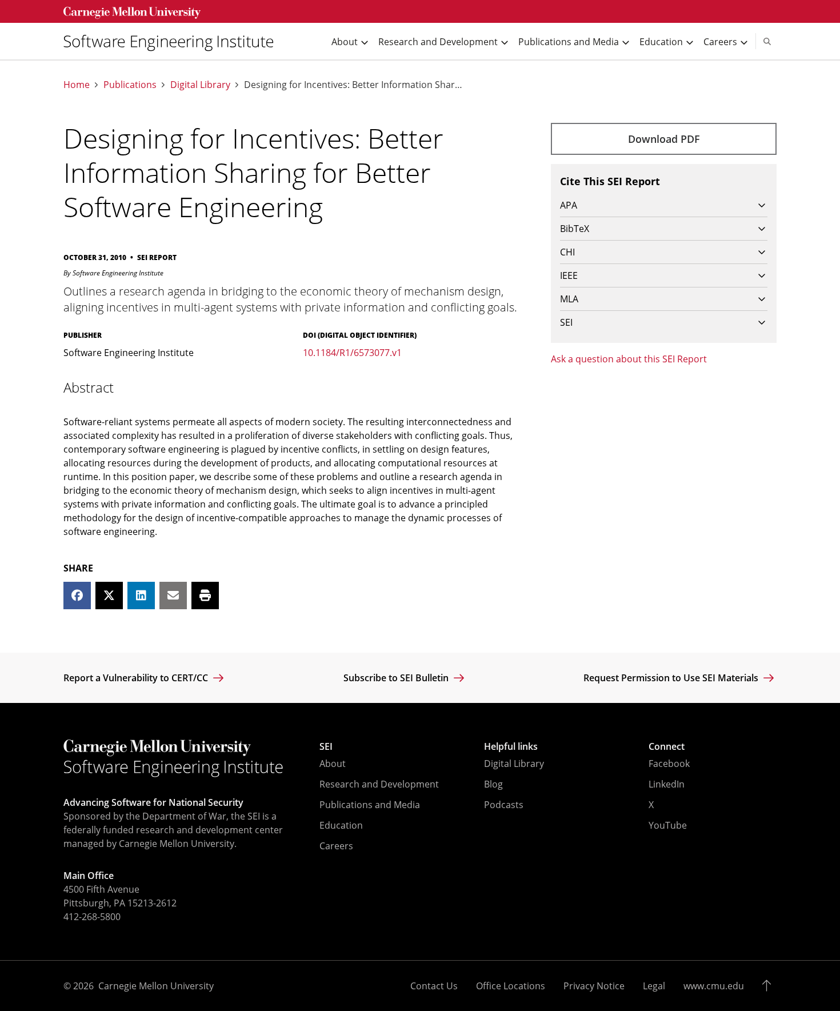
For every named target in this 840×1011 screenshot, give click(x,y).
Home (76, 85)
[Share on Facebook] (77, 595)
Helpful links (511, 746)
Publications (130, 85)
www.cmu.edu (713, 986)
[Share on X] (109, 595)
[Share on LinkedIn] (141, 595)
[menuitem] (173, 41)
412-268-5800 (92, 916)
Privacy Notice (594, 986)
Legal (654, 986)
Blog (493, 784)
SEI (326, 746)
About (332, 763)
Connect (667, 746)
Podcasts (503, 804)
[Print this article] (205, 595)
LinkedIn (667, 784)
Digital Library (200, 85)
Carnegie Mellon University (156, 986)
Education (341, 825)
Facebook (669, 763)
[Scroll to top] (769, 986)
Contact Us (434, 986)
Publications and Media (369, 804)
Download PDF (664, 139)
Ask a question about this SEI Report (629, 359)
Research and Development (379, 784)
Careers (336, 846)
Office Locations (510, 986)
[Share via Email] (173, 595)
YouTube (668, 825)
